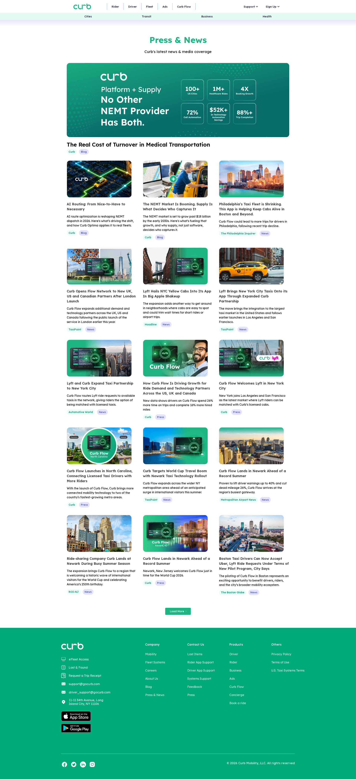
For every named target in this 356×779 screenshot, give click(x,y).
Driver (132, 6)
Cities (88, 16)
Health (267, 16)
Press (191, 695)
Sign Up (271, 6)
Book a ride (237, 703)
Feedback (194, 687)
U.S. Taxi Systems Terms (287, 670)
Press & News (154, 695)
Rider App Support (200, 662)
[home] (82, 6)
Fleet (149, 6)
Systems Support (199, 678)
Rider (115, 6)
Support (249, 6)
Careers (150, 670)
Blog (148, 687)
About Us (151, 678)
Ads (165, 6)
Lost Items (194, 654)
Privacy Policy (281, 654)
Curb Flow (184, 6)
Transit (146, 16)
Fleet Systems (155, 662)
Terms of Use (280, 662)
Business (207, 16)
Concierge (236, 695)
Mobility (150, 654)
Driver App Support (201, 670)
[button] (250, 6)
